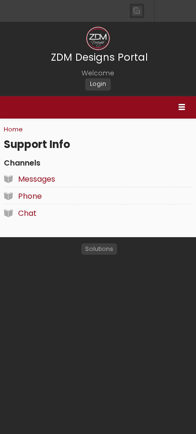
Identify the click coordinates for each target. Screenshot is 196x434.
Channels (22, 162)
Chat (27, 213)
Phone (30, 196)
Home (13, 129)
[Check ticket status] (136, 11)
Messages (36, 179)
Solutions (99, 248)
